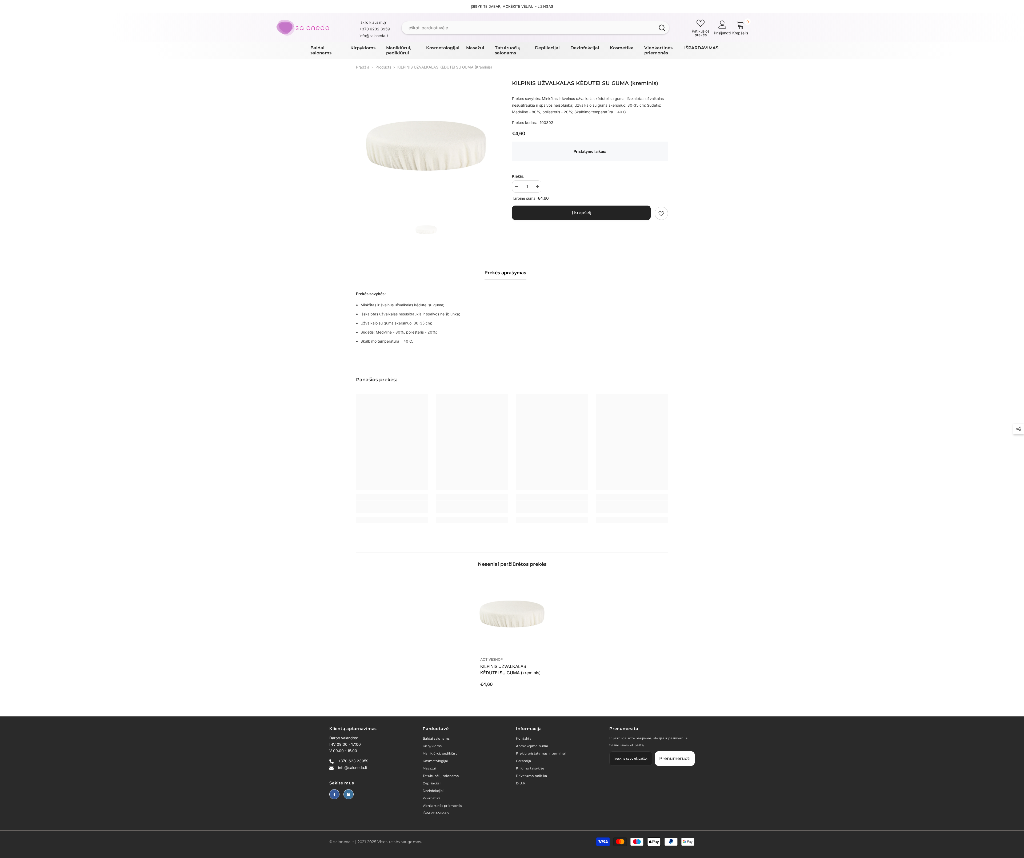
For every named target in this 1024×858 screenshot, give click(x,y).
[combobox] (528, 27)
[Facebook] (334, 794)
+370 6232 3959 (374, 29)
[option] (426, 146)
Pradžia (362, 67)
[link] (661, 213)
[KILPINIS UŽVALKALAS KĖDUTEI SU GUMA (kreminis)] (512, 614)
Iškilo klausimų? (372, 22)
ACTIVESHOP (491, 659)
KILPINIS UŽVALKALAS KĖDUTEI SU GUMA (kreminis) (510, 669)
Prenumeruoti (674, 758)
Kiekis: (518, 176)
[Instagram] (348, 794)
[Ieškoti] (535, 27)
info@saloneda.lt (374, 35)
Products (383, 67)
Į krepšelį (581, 212)
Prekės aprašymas (505, 272)
